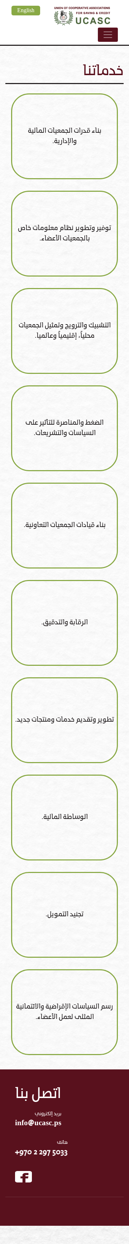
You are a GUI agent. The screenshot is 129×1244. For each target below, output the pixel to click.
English (25, 11)
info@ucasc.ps (38, 1123)
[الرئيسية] (82, 15)
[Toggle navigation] (108, 35)
